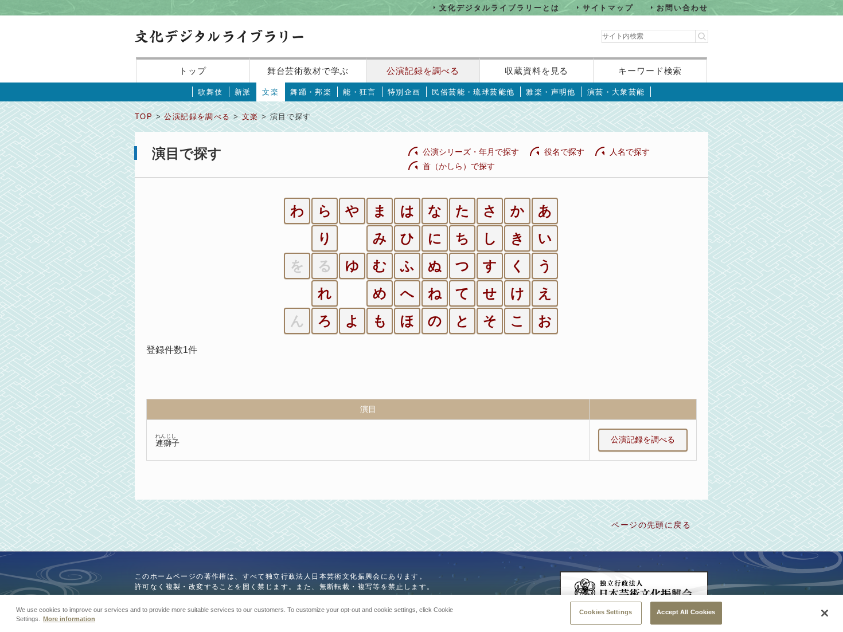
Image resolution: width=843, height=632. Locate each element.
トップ (192, 71)
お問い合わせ (682, 7)
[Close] (824, 613)
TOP (144, 116)
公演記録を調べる (423, 71)
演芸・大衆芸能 (616, 92)
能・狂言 (359, 92)
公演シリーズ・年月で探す (471, 151)
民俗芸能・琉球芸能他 (473, 92)
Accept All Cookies (686, 612)
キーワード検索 (650, 71)
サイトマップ (608, 7)
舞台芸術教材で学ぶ (308, 71)
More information (69, 619)
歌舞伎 (210, 92)
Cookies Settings (605, 612)
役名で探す (564, 151)
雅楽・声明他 (550, 92)
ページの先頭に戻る (651, 524)
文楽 (270, 92)
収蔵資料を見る (536, 71)
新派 (243, 92)
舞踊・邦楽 (310, 92)
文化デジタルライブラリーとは (499, 7)
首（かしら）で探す (459, 166)
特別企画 (404, 92)
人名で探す (630, 151)
